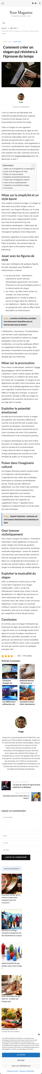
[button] (39, 1034)
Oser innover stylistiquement (15, 183)
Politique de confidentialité (26, 1071)
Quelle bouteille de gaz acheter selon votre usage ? (12, 966)
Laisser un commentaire (21, 107)
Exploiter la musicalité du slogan (16, 185)
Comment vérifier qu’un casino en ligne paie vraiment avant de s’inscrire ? (11, 899)
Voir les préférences (21, 1066)
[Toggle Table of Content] (32, 165)
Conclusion (8, 188)
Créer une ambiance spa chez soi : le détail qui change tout (11, 999)
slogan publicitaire (23, 156)
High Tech (17, 42)
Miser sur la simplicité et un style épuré (19, 169)
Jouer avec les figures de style (15, 172)
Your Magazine (21, 12)
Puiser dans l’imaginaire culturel (16, 180)
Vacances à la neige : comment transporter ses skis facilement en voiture (12, 933)
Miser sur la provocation (13, 174)
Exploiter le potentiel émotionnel (17, 177)
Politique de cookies (12, 1071)
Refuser (21, 1060)
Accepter (21, 1055)
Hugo (21, 102)
